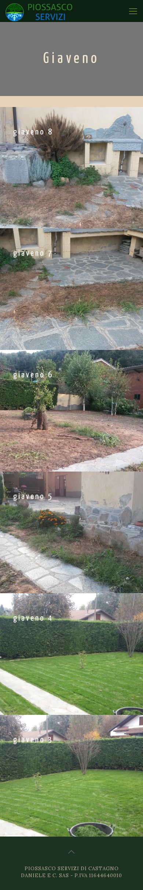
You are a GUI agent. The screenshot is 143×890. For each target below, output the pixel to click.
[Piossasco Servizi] (39, 11)
